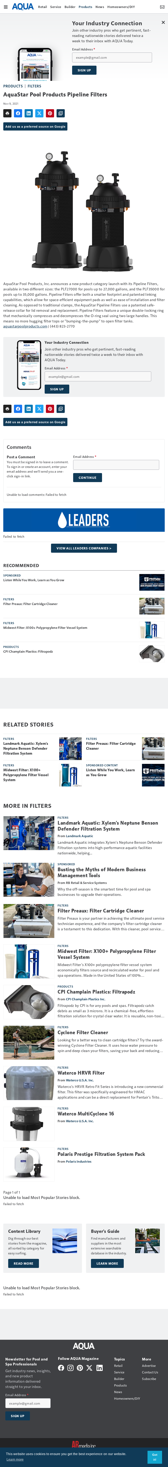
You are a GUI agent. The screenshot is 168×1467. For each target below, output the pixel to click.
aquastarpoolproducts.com (25, 326)
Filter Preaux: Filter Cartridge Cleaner (30, 604)
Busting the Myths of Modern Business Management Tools (102, 872)
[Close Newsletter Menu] (163, 22)
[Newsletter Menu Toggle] (162, 6)
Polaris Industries (79, 1161)
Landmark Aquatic (79, 836)
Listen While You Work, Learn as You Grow (33, 580)
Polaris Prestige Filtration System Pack (101, 1154)
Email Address (83, 49)
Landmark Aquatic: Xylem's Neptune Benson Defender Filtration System (25, 748)
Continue (87, 478)
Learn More (107, 1263)
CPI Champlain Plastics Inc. (85, 999)
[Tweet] (39, 113)
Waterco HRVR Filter (81, 1073)
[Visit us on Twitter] (89, 1367)
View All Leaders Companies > (84, 548)
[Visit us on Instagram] (70, 1367)
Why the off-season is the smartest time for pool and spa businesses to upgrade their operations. (104, 892)
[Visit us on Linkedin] (99, 1367)
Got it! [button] (155, 1457)
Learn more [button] (15, 1459)
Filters (34, 86)
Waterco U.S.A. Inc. (80, 1080)
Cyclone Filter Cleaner (83, 1032)
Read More (23, 1263)
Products (13, 86)
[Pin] (50, 113)
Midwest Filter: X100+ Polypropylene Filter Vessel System (45, 628)
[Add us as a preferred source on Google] (61, 113)
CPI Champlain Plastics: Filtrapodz (28, 651)
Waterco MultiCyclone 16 (86, 1114)
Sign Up (84, 70)
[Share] (18, 113)
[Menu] (5, 6)
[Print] (7, 113)
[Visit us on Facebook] (61, 1367)
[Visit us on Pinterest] (80, 1367)
